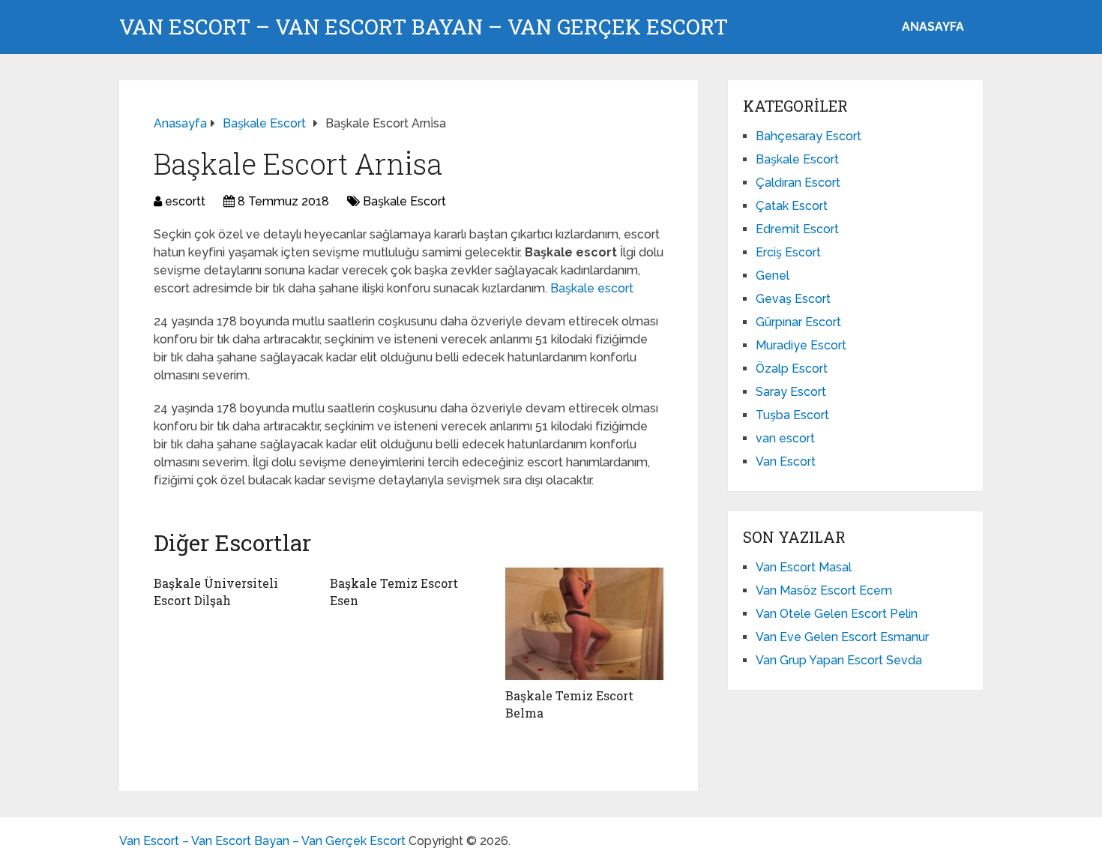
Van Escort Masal (804, 567)
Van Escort (786, 461)
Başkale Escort (404, 201)
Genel (772, 275)
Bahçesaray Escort (808, 136)
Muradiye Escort (801, 345)
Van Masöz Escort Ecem (824, 590)
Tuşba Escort (792, 415)
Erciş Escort (788, 252)
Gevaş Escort (793, 299)
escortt (185, 201)
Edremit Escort (797, 229)
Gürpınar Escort (798, 322)
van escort (785, 438)
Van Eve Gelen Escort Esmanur (842, 637)
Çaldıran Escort (798, 182)
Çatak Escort (792, 206)
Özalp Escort (792, 368)
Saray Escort (791, 392)
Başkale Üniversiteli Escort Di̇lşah (216, 591)
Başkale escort (591, 288)
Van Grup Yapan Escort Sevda (839, 660)
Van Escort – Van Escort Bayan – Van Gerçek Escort (423, 26)
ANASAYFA (933, 26)
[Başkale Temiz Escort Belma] (584, 624)
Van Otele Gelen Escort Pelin (837, 614)
